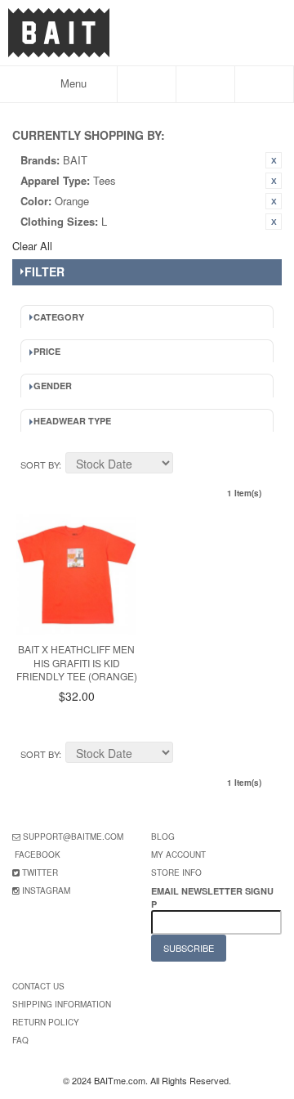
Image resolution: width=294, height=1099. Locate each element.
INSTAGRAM (46, 890)
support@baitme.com (73, 836)
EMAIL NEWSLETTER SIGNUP (212, 897)
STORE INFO (176, 872)
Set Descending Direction (188, 465)
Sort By (39, 464)
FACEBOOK (37, 854)
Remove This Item (273, 160)
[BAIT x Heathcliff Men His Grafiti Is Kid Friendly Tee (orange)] (76, 573)
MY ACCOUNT (178, 854)
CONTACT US (38, 986)
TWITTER (40, 872)
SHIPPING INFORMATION (61, 1004)
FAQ (20, 1040)
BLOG (163, 836)
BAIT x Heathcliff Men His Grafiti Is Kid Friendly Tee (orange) (76, 663)
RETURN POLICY (45, 1022)
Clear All (32, 245)
